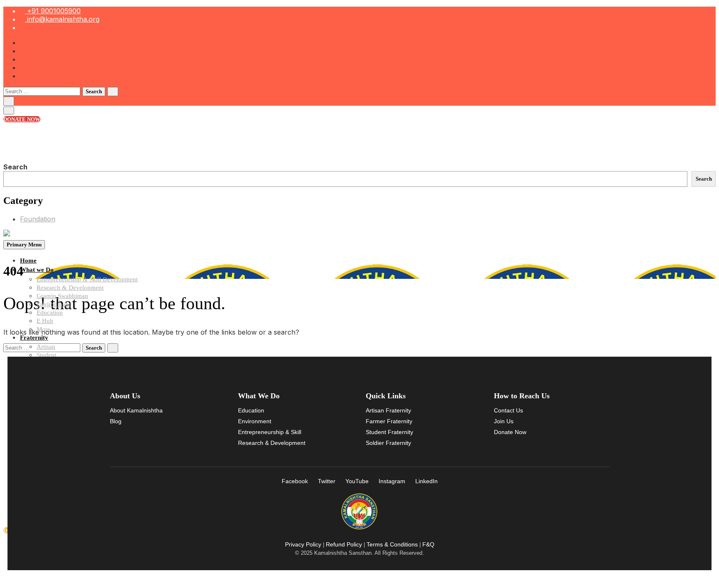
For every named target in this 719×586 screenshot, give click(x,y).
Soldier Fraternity (388, 443)
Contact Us (508, 410)
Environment (53, 304)
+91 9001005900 (53, 11)
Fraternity (34, 337)
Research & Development (70, 287)
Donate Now (510, 432)
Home (28, 260)
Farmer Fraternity (389, 421)
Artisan (46, 346)
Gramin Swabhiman (62, 296)
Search (15, 167)
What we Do (37, 269)
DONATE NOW (21, 119)
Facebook (295, 481)
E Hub (45, 321)
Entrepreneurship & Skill (269, 432)
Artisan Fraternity (388, 410)
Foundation (37, 219)
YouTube (357, 481)
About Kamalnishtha (136, 410)
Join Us (503, 421)
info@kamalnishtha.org (62, 19)
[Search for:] (42, 91)
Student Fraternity (389, 432)
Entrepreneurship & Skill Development (87, 279)
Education (50, 312)
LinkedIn (426, 481)
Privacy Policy (303, 544)
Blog (115, 421)
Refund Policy (344, 544)
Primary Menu (24, 244)
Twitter (326, 481)
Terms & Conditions (392, 544)
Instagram (392, 481)
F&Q (428, 544)
